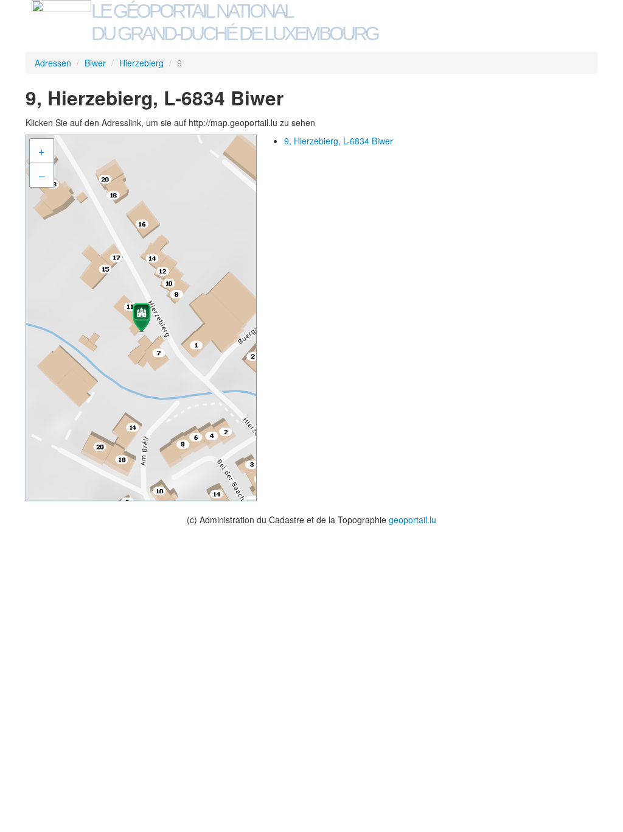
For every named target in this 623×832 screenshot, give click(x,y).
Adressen (53, 63)
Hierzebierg (141, 63)
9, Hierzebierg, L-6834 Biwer (338, 141)
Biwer (95, 63)
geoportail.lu (412, 519)
